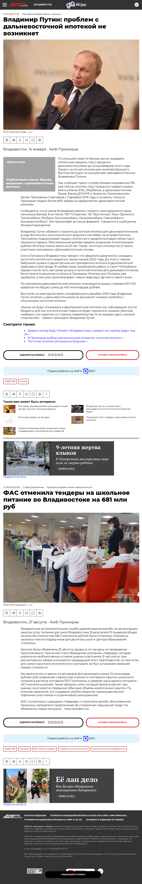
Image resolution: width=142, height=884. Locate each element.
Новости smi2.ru (14, 477)
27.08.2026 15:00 (11, 487)
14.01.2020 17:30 (11, 14)
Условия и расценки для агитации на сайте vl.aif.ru (53, 820)
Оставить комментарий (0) (112, 355)
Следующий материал (73, 874)
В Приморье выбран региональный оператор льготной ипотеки (74, 338)
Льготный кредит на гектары (33, 417)
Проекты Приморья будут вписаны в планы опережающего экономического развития (41, 429)
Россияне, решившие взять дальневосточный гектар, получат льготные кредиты (43, 407)
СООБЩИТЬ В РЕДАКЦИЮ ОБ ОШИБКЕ (105, 820)
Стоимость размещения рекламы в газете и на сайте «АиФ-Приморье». (88, 815)
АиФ (30, 132)
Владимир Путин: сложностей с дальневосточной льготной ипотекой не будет (108, 409)
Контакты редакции (35, 815)
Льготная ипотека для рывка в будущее (56, 341)
